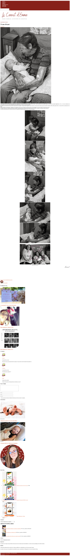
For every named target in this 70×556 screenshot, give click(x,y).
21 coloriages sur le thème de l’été (11, 532)
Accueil (3, 1)
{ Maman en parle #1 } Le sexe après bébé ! (8, 420)
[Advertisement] (29, 273)
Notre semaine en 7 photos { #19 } (6, 327)
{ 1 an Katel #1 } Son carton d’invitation (8, 305)
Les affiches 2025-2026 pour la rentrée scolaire (13, 536)
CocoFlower (3, 368)
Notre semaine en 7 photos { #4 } (6, 349)
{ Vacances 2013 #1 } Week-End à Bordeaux (9, 443)
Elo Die (3, 378)
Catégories (2, 521)
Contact (3, 2)
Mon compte (4, 6)
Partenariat (3, 3)
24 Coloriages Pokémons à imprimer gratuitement (13, 528)
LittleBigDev (7, 554)
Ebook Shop (4, 5)
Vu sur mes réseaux (5, 4)
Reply (3, 356)
